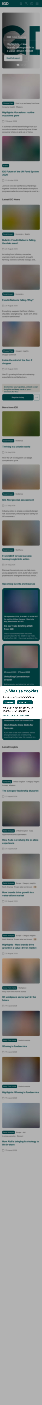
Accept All (9, 702)
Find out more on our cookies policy (16, 715)
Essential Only (24, 702)
